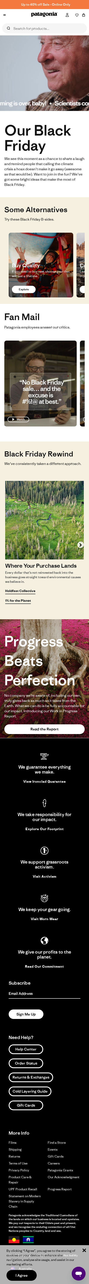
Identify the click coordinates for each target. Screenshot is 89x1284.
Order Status (26, 1063)
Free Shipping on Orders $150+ (45, 4)
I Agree (22, 1275)
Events (52, 1149)
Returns (14, 1156)
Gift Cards (26, 1105)
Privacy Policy (19, 1170)
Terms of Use (18, 1163)
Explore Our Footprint (44, 829)
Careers (54, 1163)
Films (12, 1142)
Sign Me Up (26, 1014)
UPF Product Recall (23, 1189)
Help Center (26, 1049)
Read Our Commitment (44, 966)
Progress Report (60, 1189)
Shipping (15, 1149)
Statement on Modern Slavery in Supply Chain (25, 1201)
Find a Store (57, 1142)
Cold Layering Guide (30, 1091)
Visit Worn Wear (44, 919)
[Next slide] (80, 545)
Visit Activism (44, 876)
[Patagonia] (44, 15)
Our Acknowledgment (63, 1177)
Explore (24, 289)
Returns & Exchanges (31, 1077)
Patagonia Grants (60, 1170)
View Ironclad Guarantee (44, 781)
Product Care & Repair (20, 1179)
